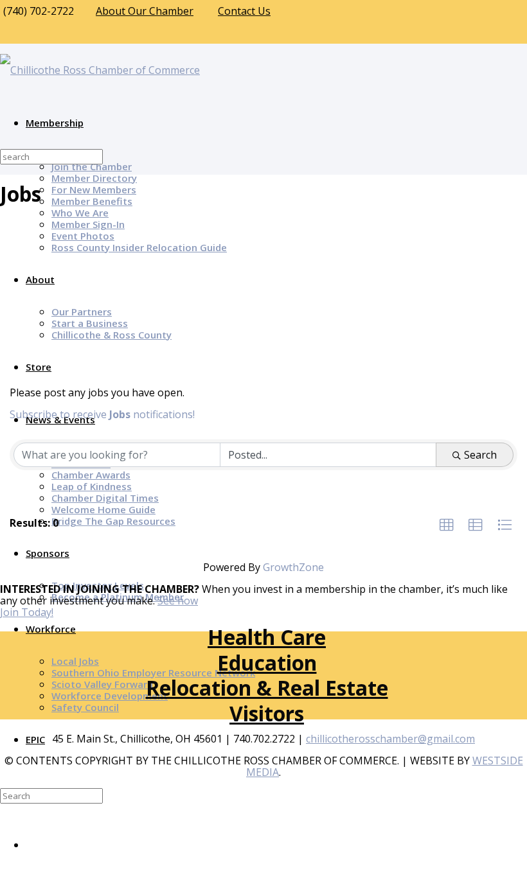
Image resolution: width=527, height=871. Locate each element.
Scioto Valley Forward (102, 684)
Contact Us (244, 11)
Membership (55, 122)
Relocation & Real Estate (267, 687)
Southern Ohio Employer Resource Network (153, 672)
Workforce (51, 628)
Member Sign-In (88, 224)
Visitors (266, 713)
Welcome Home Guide (103, 509)
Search (480, 455)
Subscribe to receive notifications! (102, 414)
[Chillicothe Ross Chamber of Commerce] (100, 70)
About (40, 279)
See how (177, 601)
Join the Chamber (91, 166)
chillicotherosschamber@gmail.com (390, 739)
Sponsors (47, 553)
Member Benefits (91, 201)
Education (267, 662)
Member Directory (94, 178)
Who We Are (80, 212)
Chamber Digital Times (105, 497)
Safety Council (85, 707)
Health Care (267, 637)
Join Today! (26, 612)
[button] (447, 525)
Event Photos (82, 235)
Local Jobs (75, 661)
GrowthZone (293, 567)
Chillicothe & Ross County (111, 334)
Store (38, 366)
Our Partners (81, 311)
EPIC (35, 739)
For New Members (93, 189)
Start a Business (89, 323)
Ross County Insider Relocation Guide (139, 247)
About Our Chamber (144, 11)
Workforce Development (109, 695)
